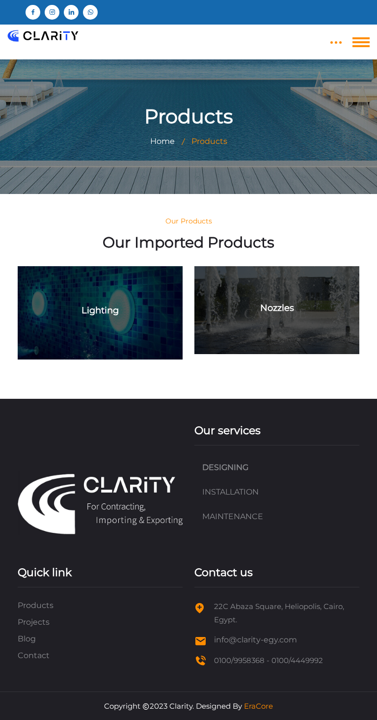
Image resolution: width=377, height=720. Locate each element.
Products (36, 605)
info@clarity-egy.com (255, 639)
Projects (34, 622)
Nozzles (277, 308)
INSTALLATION (230, 492)
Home (162, 141)
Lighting (100, 310)
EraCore (258, 706)
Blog (27, 638)
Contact (34, 655)
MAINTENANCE (232, 516)
